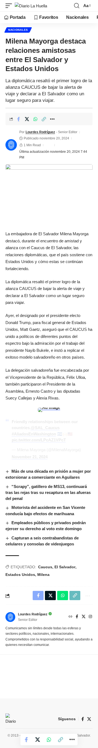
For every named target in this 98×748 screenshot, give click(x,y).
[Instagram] (90, 617)
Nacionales (18, 29)
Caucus (45, 567)
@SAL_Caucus (45, 427)
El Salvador (64, 567)
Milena (43, 574)
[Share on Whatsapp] (35, 119)
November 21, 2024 (30, 456)
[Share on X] (27, 119)
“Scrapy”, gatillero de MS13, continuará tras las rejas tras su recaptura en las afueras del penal (48, 492)
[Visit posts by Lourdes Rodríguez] (11, 145)
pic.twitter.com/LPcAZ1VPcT (39, 440)
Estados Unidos (20, 574)
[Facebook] (77, 617)
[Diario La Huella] (31, 6)
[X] (83, 617)
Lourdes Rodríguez (40, 132)
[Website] (70, 617)
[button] (10, 6)
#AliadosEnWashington (34, 434)
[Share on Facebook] (18, 119)
